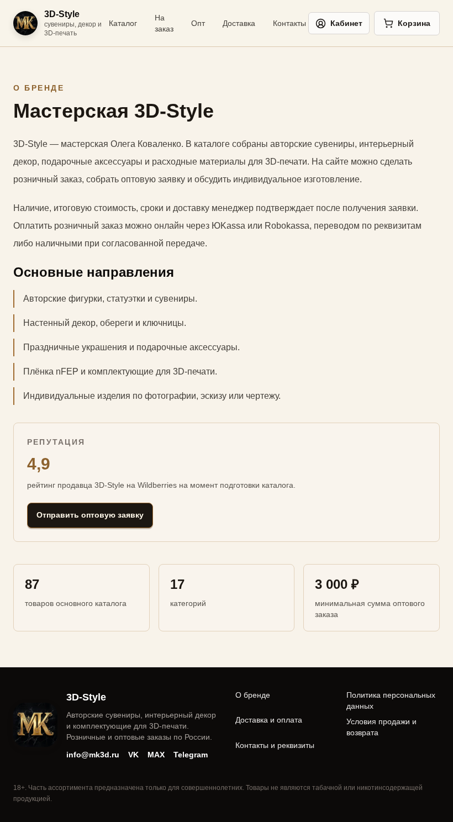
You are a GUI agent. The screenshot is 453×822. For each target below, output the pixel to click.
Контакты (289, 23)
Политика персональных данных (390, 700)
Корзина (414, 23)
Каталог (123, 23)
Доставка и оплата (268, 719)
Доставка (239, 23)
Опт (198, 23)
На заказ (164, 23)
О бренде (252, 695)
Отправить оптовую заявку (90, 514)
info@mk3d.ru (92, 754)
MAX (156, 754)
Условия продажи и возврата (381, 727)
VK (133, 754)
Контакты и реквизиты (274, 745)
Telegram (190, 754)
